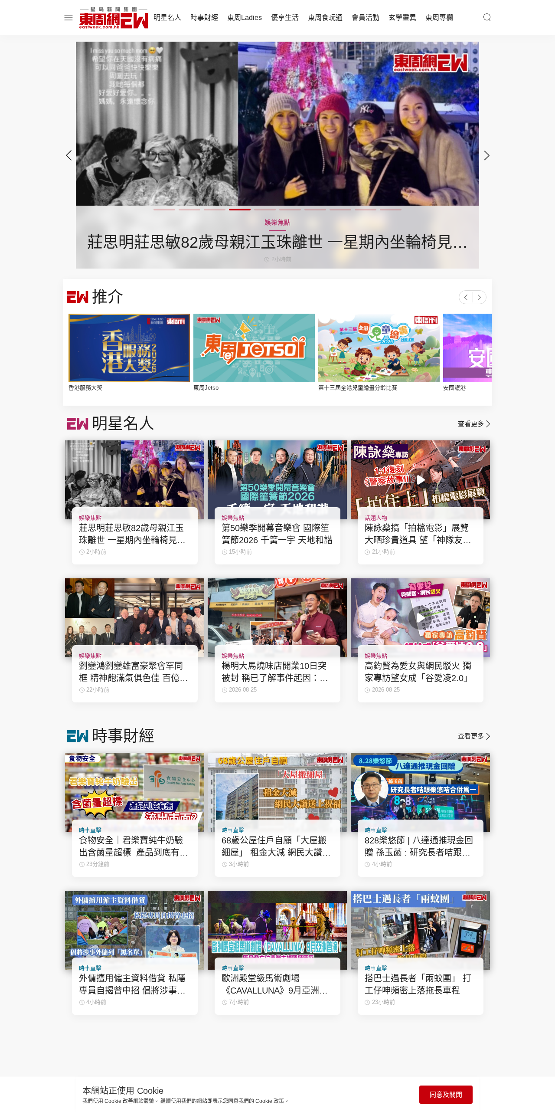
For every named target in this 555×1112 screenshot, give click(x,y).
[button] (486, 155)
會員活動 (365, 17)
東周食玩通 (325, 17)
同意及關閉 (446, 1094)
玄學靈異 (402, 17)
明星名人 (167, 17)
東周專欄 (439, 17)
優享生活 (285, 17)
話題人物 (376, 518)
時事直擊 (90, 830)
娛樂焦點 (90, 518)
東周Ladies (244, 17)
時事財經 (204, 17)
